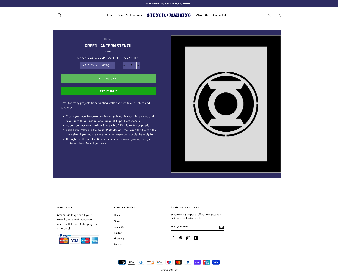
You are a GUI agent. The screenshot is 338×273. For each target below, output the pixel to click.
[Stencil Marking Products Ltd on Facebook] (173, 238)
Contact (118, 233)
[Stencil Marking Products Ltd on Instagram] (188, 238)
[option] (169, 4)
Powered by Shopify (169, 269)
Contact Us (220, 15)
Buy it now (108, 91)
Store (117, 221)
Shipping (119, 238)
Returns (118, 244)
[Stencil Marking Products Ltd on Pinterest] (181, 238)
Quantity (131, 57)
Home (110, 15)
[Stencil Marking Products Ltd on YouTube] (196, 238)
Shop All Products (130, 15)
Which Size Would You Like (98, 57)
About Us (202, 15)
